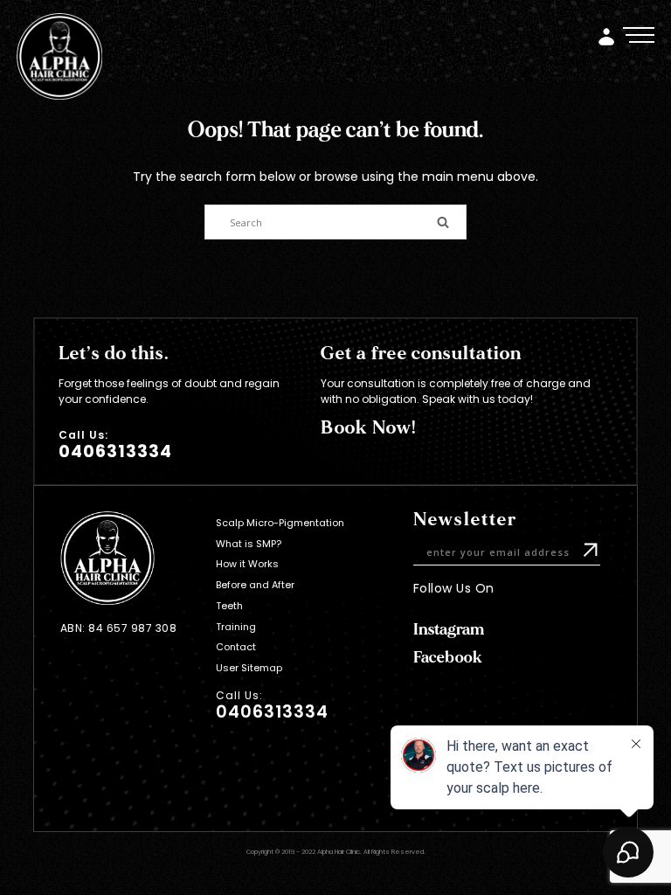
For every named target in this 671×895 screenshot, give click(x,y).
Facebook (447, 658)
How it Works (247, 564)
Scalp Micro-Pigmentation (280, 523)
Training (236, 627)
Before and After (255, 585)
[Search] (443, 221)
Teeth (229, 606)
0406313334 (115, 451)
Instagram (448, 630)
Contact (236, 647)
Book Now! (369, 428)
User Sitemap (249, 668)
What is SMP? (248, 544)
